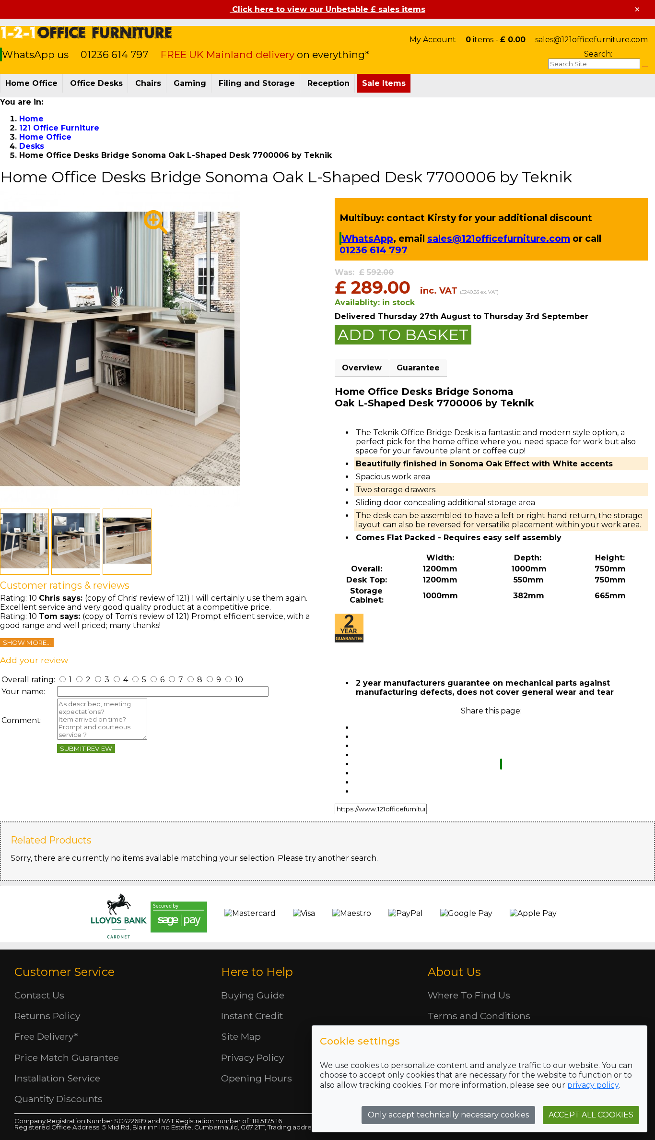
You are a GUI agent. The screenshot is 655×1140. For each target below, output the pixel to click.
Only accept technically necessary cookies (448, 1114)
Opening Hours (256, 1078)
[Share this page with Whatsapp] (501, 764)
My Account (432, 39)
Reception (328, 83)
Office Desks (96, 83)
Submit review (86, 748)
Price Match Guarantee (66, 1057)
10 (238, 679)
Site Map (241, 1036)
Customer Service (64, 972)
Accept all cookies (591, 1114)
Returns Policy (47, 1015)
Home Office (31, 83)
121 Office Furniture (86, 32)
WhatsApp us (36, 54)
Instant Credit (252, 1015)
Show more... (27, 642)
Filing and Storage (257, 83)
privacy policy (593, 1085)
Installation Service (57, 1078)
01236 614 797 (114, 54)
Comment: (21, 720)
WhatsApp (367, 238)
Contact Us (39, 995)
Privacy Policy (252, 1057)
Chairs (148, 83)
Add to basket (403, 334)
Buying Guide (252, 995)
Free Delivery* (46, 1036)
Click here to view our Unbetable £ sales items (327, 9)
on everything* (265, 54)
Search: (598, 54)
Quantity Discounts (58, 1098)
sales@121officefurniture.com (591, 39)
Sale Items (384, 83)
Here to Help (257, 972)
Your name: (23, 691)
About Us (454, 972)
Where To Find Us (469, 995)
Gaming (190, 83)
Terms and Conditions (479, 1015)
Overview (362, 367)
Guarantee (418, 367)
